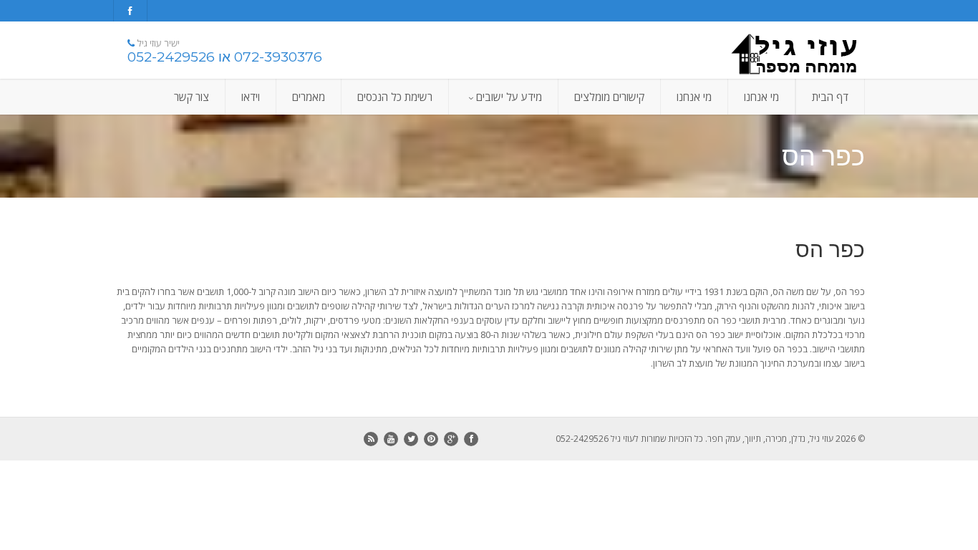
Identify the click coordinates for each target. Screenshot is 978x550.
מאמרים (308, 97)
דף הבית (830, 97)
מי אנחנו (761, 97)
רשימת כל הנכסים (394, 97)
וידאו (250, 97)
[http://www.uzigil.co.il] (747, 53)
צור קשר (191, 97)
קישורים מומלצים (609, 97)
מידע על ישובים (509, 97)
